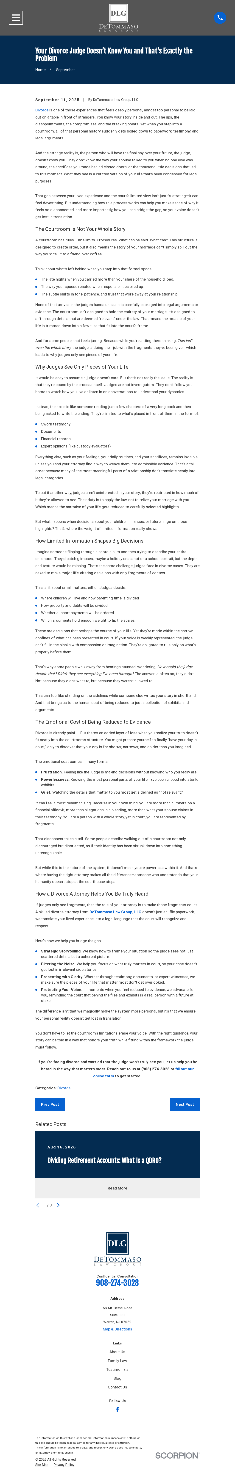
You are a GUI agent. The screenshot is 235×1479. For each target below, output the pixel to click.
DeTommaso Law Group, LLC (115, 912)
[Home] (118, 18)
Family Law (117, 1360)
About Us (117, 1351)
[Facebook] (117, 1409)
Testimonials (117, 1369)
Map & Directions (117, 1329)
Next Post (185, 1104)
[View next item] (58, 1205)
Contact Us (117, 1387)
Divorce (41, 110)
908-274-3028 (117, 1283)
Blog (117, 1378)
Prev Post (50, 1104)
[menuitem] (41, 1465)
